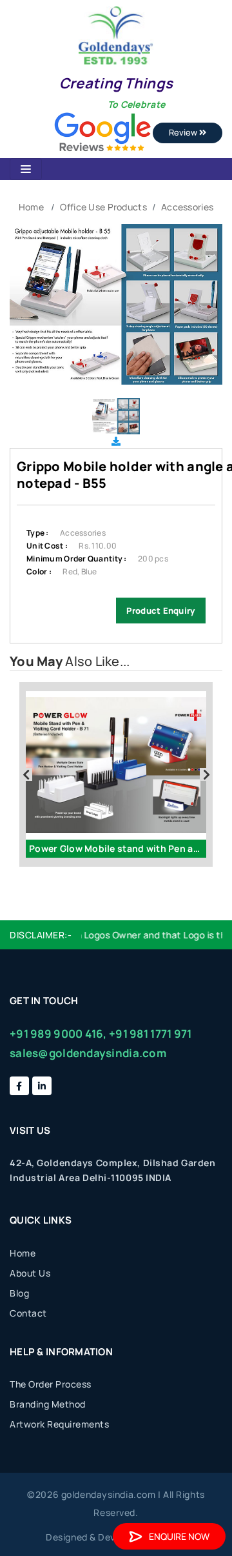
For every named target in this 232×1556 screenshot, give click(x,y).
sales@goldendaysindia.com (88, 1053)
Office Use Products (103, 207)
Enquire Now (179, 1536)
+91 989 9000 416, (58, 1033)
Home (31, 207)
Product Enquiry (160, 610)
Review (184, 132)
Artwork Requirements (59, 1424)
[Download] (116, 441)
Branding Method (48, 1404)
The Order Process (51, 1384)
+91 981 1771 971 (150, 1033)
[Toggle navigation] (26, 169)
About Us (30, 1273)
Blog (19, 1293)
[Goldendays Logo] (116, 34)
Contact (28, 1313)
